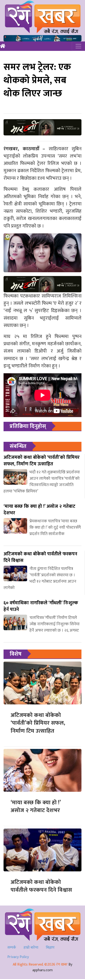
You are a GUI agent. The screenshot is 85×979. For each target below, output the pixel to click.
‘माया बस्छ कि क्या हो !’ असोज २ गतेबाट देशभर (36, 806)
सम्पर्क (11, 947)
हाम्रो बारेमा (31, 947)
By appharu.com (52, 967)
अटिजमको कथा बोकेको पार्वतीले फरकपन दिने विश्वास (41, 886)
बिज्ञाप (50, 947)
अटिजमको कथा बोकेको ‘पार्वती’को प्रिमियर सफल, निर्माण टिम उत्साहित (38, 723)
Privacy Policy (18, 957)
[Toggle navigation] (78, 46)
